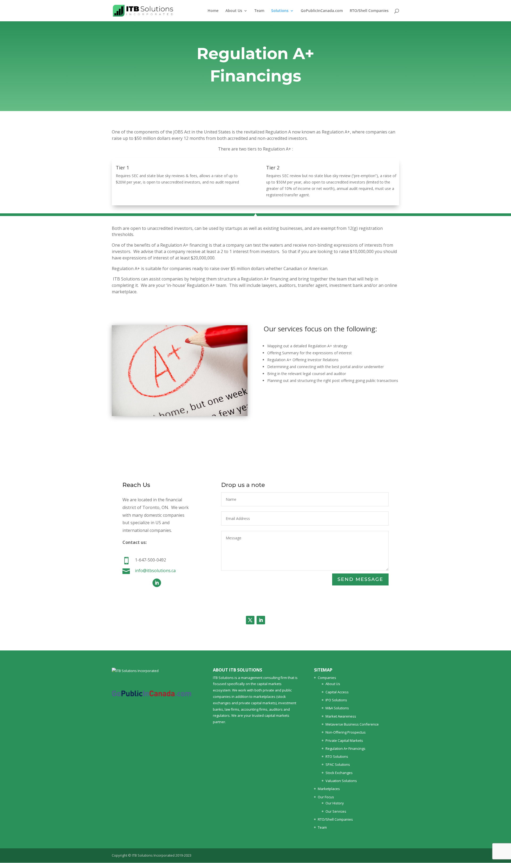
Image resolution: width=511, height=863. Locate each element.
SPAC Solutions (337, 764)
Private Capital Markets (344, 740)
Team (259, 11)
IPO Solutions (336, 700)
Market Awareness (340, 716)
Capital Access (337, 692)
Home (213, 11)
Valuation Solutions (341, 780)
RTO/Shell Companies (369, 11)
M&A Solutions (337, 708)
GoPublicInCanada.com (322, 11)
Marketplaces (329, 788)
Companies (327, 677)
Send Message (360, 579)
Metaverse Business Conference (352, 724)
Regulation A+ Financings (345, 748)
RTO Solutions (336, 756)
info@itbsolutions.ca (155, 570)
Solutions (280, 11)
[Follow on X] (250, 620)
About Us (233, 11)
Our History (334, 803)
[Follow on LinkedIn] (157, 583)
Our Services (335, 811)
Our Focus (326, 797)
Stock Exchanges (339, 772)
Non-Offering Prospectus (345, 732)
